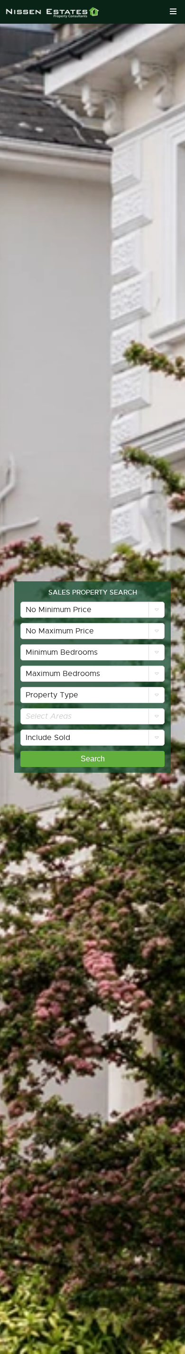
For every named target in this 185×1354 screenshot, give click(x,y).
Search (93, 759)
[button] (92, 610)
